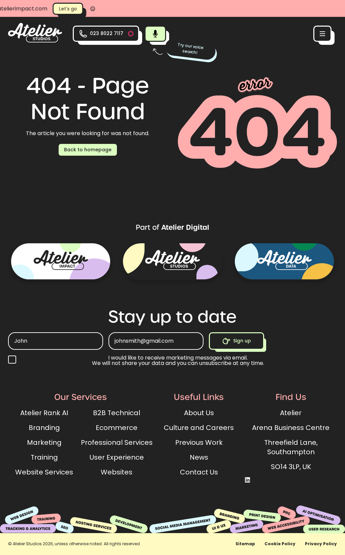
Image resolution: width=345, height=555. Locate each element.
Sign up (242, 340)
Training (44, 457)
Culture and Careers (199, 427)
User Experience (117, 457)
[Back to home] (35, 40)
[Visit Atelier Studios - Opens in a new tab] (172, 261)
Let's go (57, 8)
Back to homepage (88, 149)
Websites (116, 472)
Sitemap (245, 544)
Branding (44, 427)
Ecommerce (116, 427)
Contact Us (199, 472)
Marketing (44, 442)
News (199, 457)
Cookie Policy (279, 544)
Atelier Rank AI (44, 413)
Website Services (44, 472)
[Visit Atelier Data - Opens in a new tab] (284, 261)
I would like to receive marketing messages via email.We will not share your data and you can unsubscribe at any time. (178, 360)
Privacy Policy (321, 544)
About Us (199, 413)
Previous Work (199, 442)
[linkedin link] (247, 480)
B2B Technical (116, 413)
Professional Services (117, 442)
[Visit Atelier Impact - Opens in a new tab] (60, 261)
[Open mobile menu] (322, 34)
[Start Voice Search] (155, 34)
